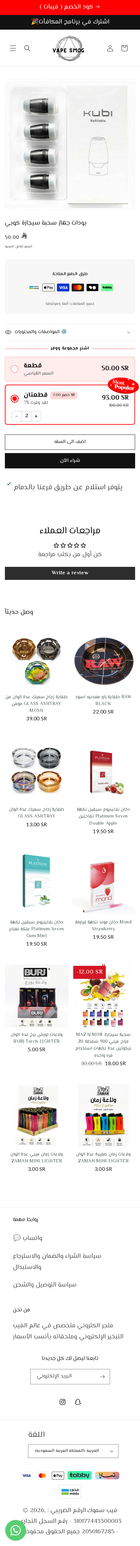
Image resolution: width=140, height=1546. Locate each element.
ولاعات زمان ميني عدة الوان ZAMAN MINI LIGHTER (36, 1158)
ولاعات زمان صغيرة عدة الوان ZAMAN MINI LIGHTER (103, 1158)
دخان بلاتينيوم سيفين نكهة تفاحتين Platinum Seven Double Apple (103, 816)
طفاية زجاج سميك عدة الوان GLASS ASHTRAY (36, 813)
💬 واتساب (27, 1238)
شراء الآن (70, 460)
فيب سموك (102, 1510)
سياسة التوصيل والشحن (45, 1285)
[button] (13, 48)
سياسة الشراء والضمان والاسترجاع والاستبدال (57, 1262)
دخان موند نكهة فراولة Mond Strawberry (103, 926)
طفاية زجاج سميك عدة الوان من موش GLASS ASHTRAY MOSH (37, 704)
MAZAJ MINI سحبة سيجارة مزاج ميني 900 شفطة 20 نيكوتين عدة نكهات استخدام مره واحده (104, 1045)
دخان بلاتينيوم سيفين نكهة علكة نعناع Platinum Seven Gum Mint (36, 929)
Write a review (70, 573)
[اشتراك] (102, 1376)
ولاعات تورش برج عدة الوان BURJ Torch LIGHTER (36, 1038)
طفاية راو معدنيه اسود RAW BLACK (103, 701)
